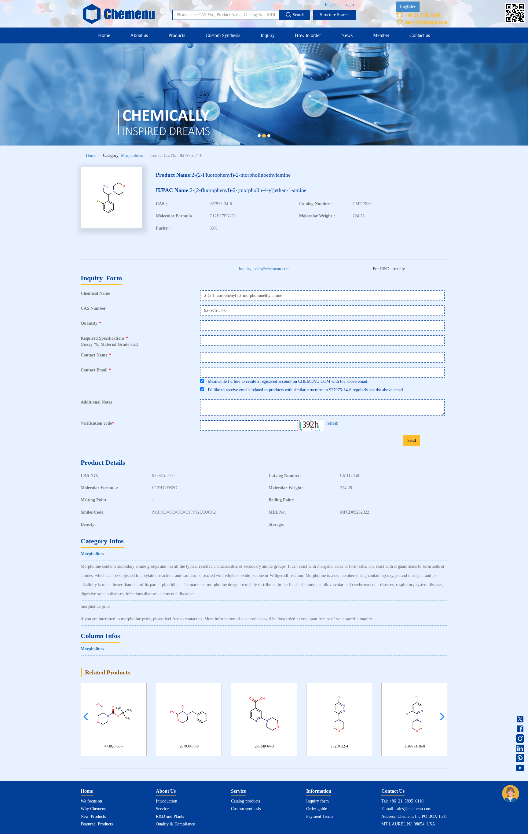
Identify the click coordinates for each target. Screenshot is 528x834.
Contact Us (393, 791)
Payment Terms (319, 816)
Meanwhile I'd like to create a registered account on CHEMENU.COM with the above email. (286, 381)
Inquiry (268, 35)
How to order (308, 35)
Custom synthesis (246, 808)
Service (162, 808)
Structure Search (334, 15)
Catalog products (245, 801)
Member (381, 35)
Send (411, 440)
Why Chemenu (93, 808)
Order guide (316, 808)
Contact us (419, 35)
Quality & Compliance (175, 824)
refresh (332, 423)
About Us (166, 791)
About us (139, 35)
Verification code (97, 423)
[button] (440, 716)
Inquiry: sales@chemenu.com (264, 269)
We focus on (91, 801)
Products (176, 35)
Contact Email (96, 370)
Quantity (91, 323)
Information (318, 791)
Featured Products (97, 824)
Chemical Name (95, 293)
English (406, 6)
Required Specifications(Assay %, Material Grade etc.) (109, 341)
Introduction (166, 801)
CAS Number (93, 308)
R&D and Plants (170, 816)
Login (348, 4)
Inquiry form (317, 801)
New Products (93, 816)
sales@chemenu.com (426, 22)
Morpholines (132, 155)
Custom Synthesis (223, 35)
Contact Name (96, 355)
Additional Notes (96, 402)
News (347, 35)
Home (104, 35)
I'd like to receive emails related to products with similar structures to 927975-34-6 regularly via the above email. (304, 390)
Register (332, 4)
